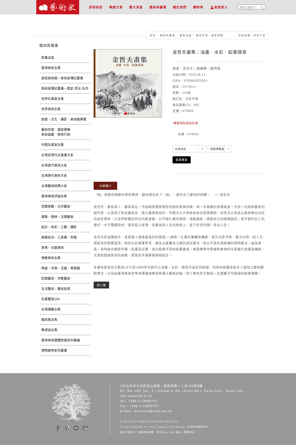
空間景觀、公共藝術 (55, 206)
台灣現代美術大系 (54, 175)
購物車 (198, 7)
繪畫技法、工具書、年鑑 (59, 237)
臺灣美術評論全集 (54, 196)
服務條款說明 (146, 432)
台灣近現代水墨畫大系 (57, 155)
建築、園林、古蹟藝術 (57, 216)
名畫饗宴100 (50, 299)
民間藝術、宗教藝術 (55, 278)
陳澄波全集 (49, 330)
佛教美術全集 (51, 258)
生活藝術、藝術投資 (55, 288)
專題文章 (116, 7)
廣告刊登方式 (128, 432)
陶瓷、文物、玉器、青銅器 (60, 268)
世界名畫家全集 (52, 98)
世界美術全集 (51, 109)
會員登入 (221, 7)
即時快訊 (96, 7)
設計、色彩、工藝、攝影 (59, 227)
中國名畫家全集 (52, 144)
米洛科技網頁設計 (197, 427)
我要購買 (182, 159)
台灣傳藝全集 (51, 309)
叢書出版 (186, 35)
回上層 (101, 285)
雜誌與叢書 (158, 7)
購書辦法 (189, 432)
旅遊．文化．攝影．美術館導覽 (63, 119)
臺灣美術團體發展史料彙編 (60, 340)
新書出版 (47, 57)
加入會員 (175, 432)
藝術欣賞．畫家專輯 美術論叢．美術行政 (231, 35)
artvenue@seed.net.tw (153, 411)
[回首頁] (57, 6)
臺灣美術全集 (51, 68)
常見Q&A (162, 432)
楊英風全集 (49, 319)
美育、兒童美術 (52, 247)
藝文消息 (136, 7)
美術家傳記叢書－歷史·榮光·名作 (64, 88)
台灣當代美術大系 (54, 165)
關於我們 (180, 7)
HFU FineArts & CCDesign (167, 427)
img (58, 427)
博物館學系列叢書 (54, 350)
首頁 (153, 35)
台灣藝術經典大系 (54, 186)
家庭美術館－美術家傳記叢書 (62, 78)
